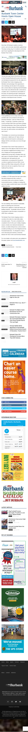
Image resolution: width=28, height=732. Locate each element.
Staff (4, 18)
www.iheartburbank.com (19, 240)
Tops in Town (4, 665)
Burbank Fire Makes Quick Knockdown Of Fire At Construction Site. (17, 311)
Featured (22, 662)
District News (4, 329)
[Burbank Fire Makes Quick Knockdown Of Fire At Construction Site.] (5, 311)
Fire (2, 313)
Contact (8, 672)
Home (2, 662)
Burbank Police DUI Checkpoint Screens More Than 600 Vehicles (17, 336)
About (2, 672)
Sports (10, 516)
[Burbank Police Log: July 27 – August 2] (5, 304)
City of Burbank (9, 245)
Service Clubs (13, 665)
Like (24, 402)
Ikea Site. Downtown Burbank (8, 246)
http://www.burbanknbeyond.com (14, 284)
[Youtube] (20, 701)
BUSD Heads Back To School (6, 265)
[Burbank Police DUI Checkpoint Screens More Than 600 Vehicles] (5, 336)
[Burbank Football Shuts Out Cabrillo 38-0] (4, 527)
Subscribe (23, 411)
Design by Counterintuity (14, 706)
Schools (17, 662)
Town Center (18, 246)
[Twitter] (16, 701)
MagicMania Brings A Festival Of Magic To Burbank (21, 266)
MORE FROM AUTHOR (16, 291)
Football (3, 299)
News (3, 10)
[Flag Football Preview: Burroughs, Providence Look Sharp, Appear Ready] (4, 512)
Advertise (13, 672)
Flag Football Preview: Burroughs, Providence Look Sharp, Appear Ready (17, 512)
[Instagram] (12, 701)
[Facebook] (7, 701)
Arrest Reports (5, 306)
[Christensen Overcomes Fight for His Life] (5, 297)
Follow (23, 405)
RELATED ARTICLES (5, 291)
